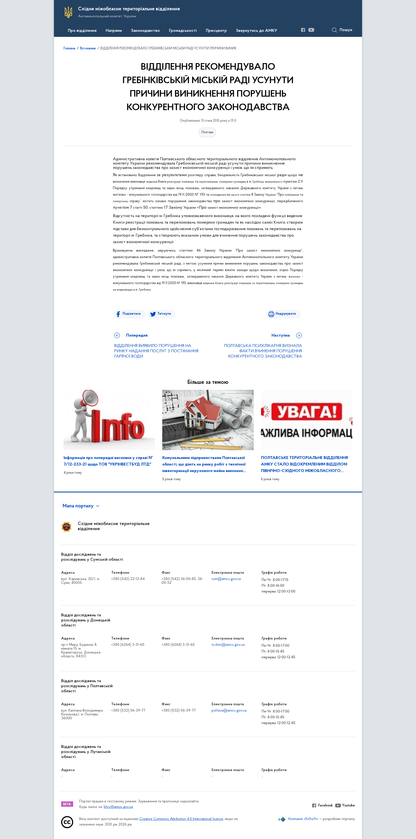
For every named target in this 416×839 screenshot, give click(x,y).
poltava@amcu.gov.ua (229, 710)
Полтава (207, 132)
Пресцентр (216, 31)
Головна (69, 48)
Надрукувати (286, 314)
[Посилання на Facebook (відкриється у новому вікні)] (303, 30)
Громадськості (183, 31)
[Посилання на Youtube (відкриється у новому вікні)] (311, 30)
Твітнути (164, 314)
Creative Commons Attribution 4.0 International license (181, 819)
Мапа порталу (78, 506)
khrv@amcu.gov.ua (118, 807)
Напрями (114, 31)
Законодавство (145, 31)
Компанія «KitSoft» (303, 819)
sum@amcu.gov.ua (226, 579)
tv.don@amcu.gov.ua (228, 645)
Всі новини (88, 48)
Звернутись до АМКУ (256, 31)
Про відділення (82, 31)
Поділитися (132, 314)
